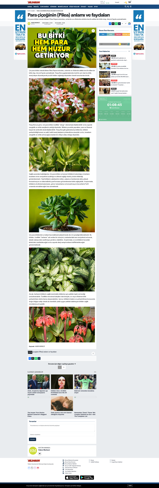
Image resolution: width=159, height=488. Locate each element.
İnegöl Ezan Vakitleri (117, 462)
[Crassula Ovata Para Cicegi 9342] (62, 100)
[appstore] (72, 477)
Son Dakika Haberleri (70, 471)
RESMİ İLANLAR (63, 6)
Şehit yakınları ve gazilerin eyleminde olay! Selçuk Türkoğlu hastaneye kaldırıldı (119, 59)
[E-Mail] (39, 453)
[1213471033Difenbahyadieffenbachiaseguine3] (62, 269)
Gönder (32, 439)
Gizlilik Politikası (95, 462)
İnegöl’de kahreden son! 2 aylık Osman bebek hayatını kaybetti (119, 92)
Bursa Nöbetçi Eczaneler (71, 460)
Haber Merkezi (44, 450)
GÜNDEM (53, 6)
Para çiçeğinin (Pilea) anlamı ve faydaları (50, 11)
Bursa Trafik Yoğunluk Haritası (73, 465)
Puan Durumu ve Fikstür (71, 467)
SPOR (96, 6)
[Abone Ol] (129, 23)
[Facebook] (29, 467)
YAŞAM (90, 6)
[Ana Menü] (130, 6)
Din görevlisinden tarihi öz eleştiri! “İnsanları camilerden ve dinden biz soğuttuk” (120, 84)
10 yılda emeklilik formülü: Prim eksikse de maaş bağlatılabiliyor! (120, 68)
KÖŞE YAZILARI (74, 6)
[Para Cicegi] (62, 324)
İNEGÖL (36, 6)
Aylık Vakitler (103, 119)
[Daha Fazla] (119, 23)
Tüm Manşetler (69, 469)
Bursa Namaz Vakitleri (71, 463)
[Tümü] (129, 51)
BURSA (30, 6)
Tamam (130, 485)
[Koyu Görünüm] (128, 6)
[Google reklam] (20, 35)
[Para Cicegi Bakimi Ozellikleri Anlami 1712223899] (62, 210)
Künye (92, 460)
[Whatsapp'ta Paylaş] (116, 23)
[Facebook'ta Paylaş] (110, 23)
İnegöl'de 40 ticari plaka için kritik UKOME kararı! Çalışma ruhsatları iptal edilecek (120, 76)
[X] (32, 467)
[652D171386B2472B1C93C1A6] (59, 154)
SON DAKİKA (44, 6)
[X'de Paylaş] (113, 23)
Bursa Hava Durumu (70, 462)
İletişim (113, 460)
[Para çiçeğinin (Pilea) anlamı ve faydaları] (62, 48)
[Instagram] (35, 467)
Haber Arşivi (68, 473)
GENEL (113, 55)
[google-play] (87, 477)
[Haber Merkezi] (33, 450)
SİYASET (83, 6)
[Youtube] (38, 467)
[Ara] (126, 6)
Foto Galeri (31, 11)
